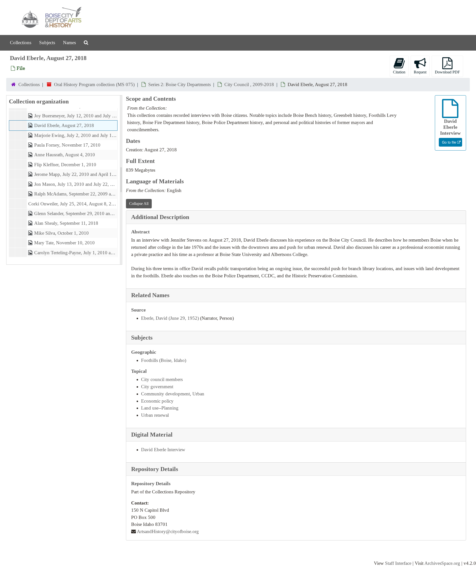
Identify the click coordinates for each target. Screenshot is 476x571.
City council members (162, 379)
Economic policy (157, 401)
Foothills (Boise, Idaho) (163, 360)
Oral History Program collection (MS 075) (94, 84)
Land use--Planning (159, 408)
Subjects (47, 42)
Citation (399, 72)
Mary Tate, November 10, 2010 (64, 243)
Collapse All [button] (139, 203)
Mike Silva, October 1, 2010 (61, 233)
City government (157, 386)
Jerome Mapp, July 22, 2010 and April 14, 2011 (80, 174)
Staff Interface (398, 563)
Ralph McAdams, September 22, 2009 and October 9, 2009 (91, 193)
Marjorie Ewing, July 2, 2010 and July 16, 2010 (80, 135)
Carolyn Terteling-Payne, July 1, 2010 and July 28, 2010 (88, 252)
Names (69, 42)
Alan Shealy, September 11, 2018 (66, 223)
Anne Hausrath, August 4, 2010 (64, 155)
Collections (20, 42)
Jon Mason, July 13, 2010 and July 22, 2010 (77, 184)
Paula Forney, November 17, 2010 (67, 145)
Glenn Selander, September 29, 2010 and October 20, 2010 (91, 213)
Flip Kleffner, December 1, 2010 (65, 164)
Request (420, 72)
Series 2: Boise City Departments (179, 84)
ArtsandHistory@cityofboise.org (168, 531)
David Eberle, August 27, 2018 (64, 125)
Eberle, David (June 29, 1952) (170, 318)
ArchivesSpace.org (442, 563)
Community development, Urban (172, 393)
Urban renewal (155, 415)
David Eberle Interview (163, 449)
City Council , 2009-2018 (249, 84)
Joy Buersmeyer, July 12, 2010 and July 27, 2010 (81, 115)
